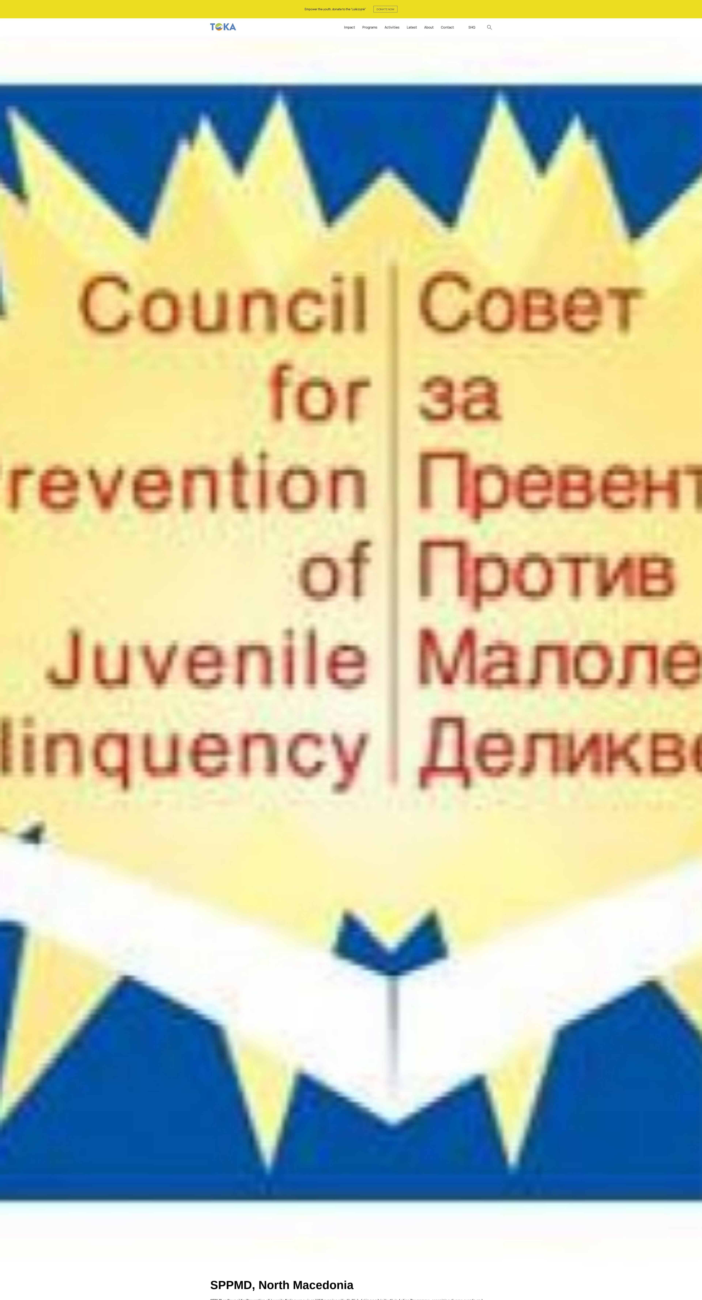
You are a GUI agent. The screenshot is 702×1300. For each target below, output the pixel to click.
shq (472, 27)
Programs (369, 27)
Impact (349, 27)
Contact (447, 27)
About (429, 27)
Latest (412, 27)
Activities (392, 27)
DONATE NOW (385, 9)
